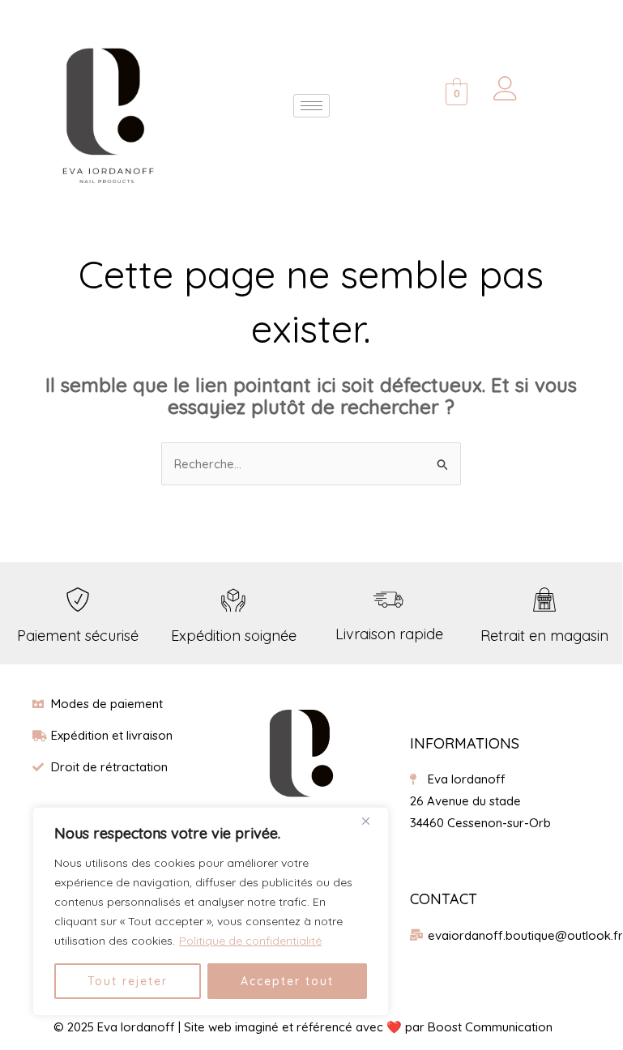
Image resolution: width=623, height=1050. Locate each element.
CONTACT (443, 899)
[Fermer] (372, 820)
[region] (210, 911)
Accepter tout (287, 981)
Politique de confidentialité (250, 940)
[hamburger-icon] (311, 105)
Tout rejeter (127, 981)
